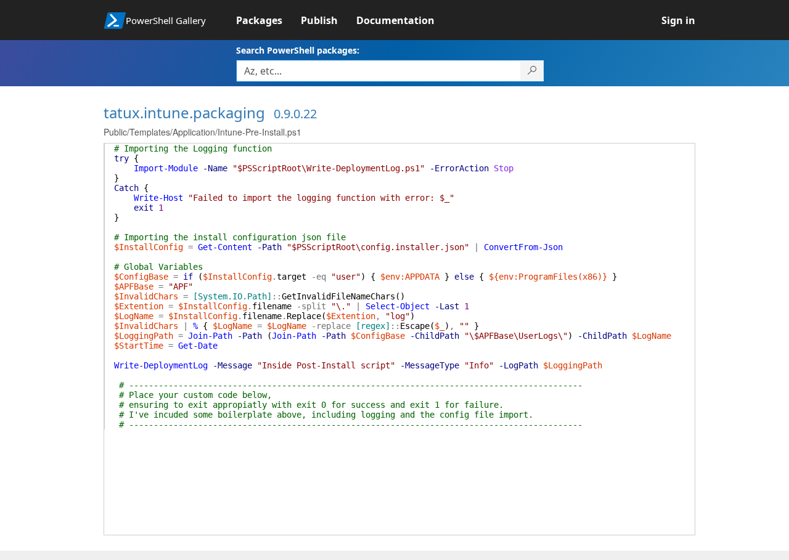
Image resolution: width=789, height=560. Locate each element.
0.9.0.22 (295, 113)
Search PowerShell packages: (297, 50)
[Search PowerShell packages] (532, 71)
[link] (268, 20)
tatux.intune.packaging (184, 112)
